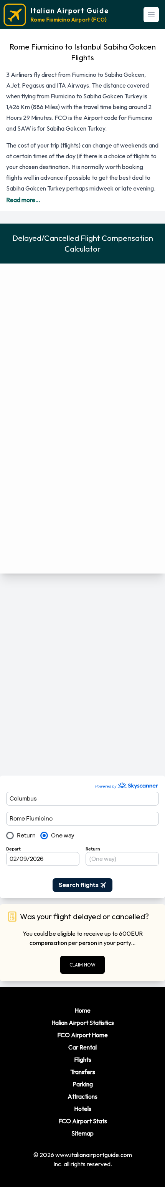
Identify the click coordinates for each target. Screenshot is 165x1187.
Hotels (82, 1108)
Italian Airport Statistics (82, 1022)
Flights (82, 1059)
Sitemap (82, 1133)
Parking (83, 1084)
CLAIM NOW (82, 965)
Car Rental (82, 1047)
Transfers (82, 1072)
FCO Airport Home (82, 1035)
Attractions (82, 1096)
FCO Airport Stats (82, 1121)
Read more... (23, 200)
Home (82, 1010)
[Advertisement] (82, 674)
